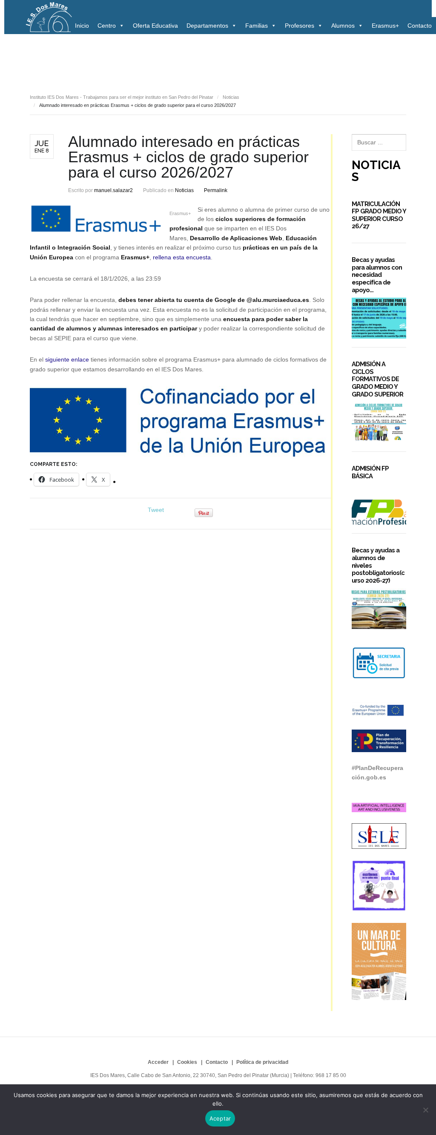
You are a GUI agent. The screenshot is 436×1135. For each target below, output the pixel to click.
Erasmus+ (385, 25)
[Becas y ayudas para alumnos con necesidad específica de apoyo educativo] (379, 318)
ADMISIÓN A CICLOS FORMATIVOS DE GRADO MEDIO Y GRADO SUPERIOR (377, 379)
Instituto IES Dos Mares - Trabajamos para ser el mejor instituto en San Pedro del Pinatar (121, 97)
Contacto (419, 25)
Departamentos (207, 25)
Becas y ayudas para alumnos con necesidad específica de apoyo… (377, 274)
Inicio (82, 25)
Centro (107, 25)
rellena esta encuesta (182, 257)
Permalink (215, 190)
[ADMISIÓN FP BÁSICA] (379, 504)
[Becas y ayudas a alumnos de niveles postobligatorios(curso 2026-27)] (379, 609)
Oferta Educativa (155, 25)
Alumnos (343, 25)
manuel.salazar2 (113, 190)
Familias (256, 25)
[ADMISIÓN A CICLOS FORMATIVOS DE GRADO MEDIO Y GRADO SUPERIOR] (379, 422)
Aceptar (220, 1118)
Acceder (158, 1062)
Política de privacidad (262, 1062)
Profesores (299, 25)
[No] (425, 1110)
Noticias (43, 58)
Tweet (156, 509)
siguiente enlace (67, 359)
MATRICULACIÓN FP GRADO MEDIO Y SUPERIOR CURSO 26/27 (379, 215)
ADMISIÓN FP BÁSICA (370, 472)
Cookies (187, 1062)
